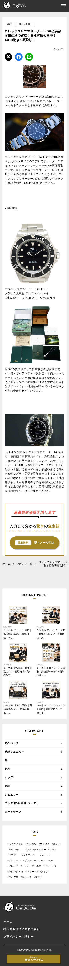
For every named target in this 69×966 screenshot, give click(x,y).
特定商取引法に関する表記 (21, 929)
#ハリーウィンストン (36, 871)
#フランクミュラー (35, 849)
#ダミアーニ (29, 855)
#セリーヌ (26, 877)
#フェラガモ (50, 866)
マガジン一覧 (24, 563)
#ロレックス (16, 849)
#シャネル (30, 844)
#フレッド (12, 866)
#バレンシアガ (15, 871)
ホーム (6, 563)
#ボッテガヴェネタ (31, 866)
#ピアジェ (12, 855)
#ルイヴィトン (15, 844)
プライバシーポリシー (18, 936)
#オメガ (56, 844)
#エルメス (44, 844)
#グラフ (52, 849)
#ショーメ (46, 855)
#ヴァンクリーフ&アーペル (38, 860)
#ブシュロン (14, 860)
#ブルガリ (12, 877)
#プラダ (38, 877)
